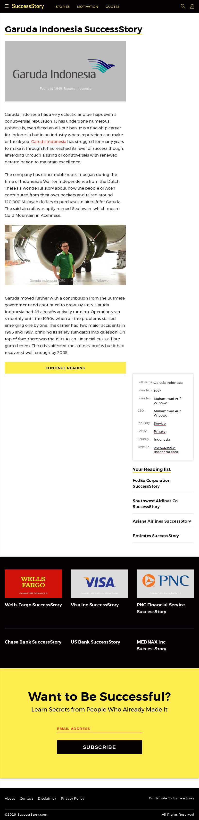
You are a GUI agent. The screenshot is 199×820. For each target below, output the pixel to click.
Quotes (113, 6)
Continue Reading (65, 368)
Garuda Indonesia (48, 142)
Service (160, 423)
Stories (63, 6)
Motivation (87, 6)
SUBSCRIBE (99, 747)
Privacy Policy (72, 798)
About (10, 798)
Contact (26, 798)
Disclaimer (47, 798)
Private (159, 431)
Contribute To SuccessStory (171, 798)
